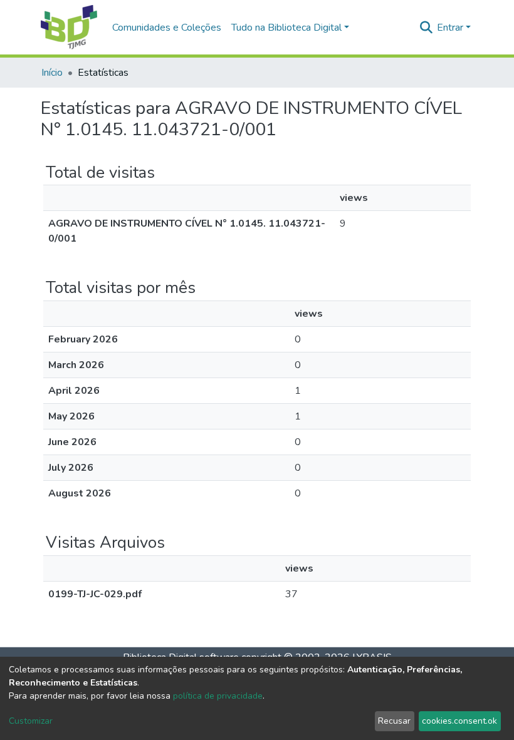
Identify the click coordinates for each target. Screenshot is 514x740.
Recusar (394, 721)
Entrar (450, 27)
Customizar (31, 721)
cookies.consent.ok (459, 721)
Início (52, 73)
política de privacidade (218, 696)
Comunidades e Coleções (166, 27)
